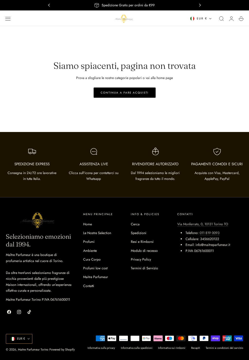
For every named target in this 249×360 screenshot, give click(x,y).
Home (87, 224)
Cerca (135, 224)
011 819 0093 (210, 232)
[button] (8, 18)
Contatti (88, 285)
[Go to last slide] (49, 5)
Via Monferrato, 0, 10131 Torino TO (202, 224)
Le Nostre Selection (97, 232)
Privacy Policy (141, 259)
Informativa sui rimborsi (171, 348)
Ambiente (90, 250)
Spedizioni (138, 232)
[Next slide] (200, 5)
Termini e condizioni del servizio (224, 348)
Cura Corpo (92, 259)
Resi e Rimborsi (142, 241)
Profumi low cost (95, 268)
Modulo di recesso (144, 250)
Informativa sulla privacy (101, 348)
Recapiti (195, 348)
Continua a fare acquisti (125, 93)
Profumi (89, 241)
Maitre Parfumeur (95, 276)
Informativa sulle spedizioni (136, 348)
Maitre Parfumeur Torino (33, 349)
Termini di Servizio (144, 268)
